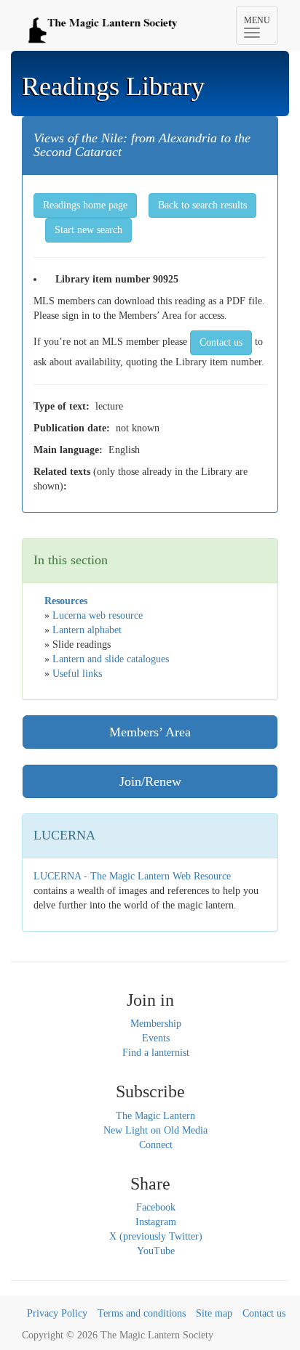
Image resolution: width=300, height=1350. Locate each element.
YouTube (156, 1250)
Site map (214, 1313)
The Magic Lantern (155, 1115)
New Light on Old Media (155, 1130)
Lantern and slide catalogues (110, 659)
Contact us (263, 1313)
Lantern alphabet (87, 630)
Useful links (77, 673)
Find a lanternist (155, 1052)
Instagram (155, 1221)
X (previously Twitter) (155, 1236)
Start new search (88, 229)
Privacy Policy (57, 1313)
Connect (156, 1144)
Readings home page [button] (85, 205)
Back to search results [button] (202, 205)
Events (156, 1038)
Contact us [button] (221, 342)
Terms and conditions (142, 1313)
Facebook (155, 1207)
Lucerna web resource (97, 615)
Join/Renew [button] (150, 781)
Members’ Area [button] (150, 732)
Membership (155, 1023)
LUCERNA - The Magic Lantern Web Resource (132, 876)
